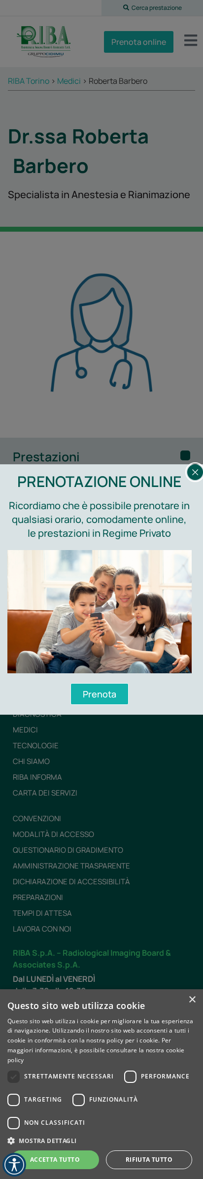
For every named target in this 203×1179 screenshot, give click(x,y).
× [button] (192, 1000)
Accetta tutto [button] (55, 1159)
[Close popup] (195, 472)
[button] (101, 1140)
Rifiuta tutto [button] (149, 1159)
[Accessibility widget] (14, 1165)
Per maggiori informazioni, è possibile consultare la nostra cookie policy (96, 1050)
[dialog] (101, 1084)
